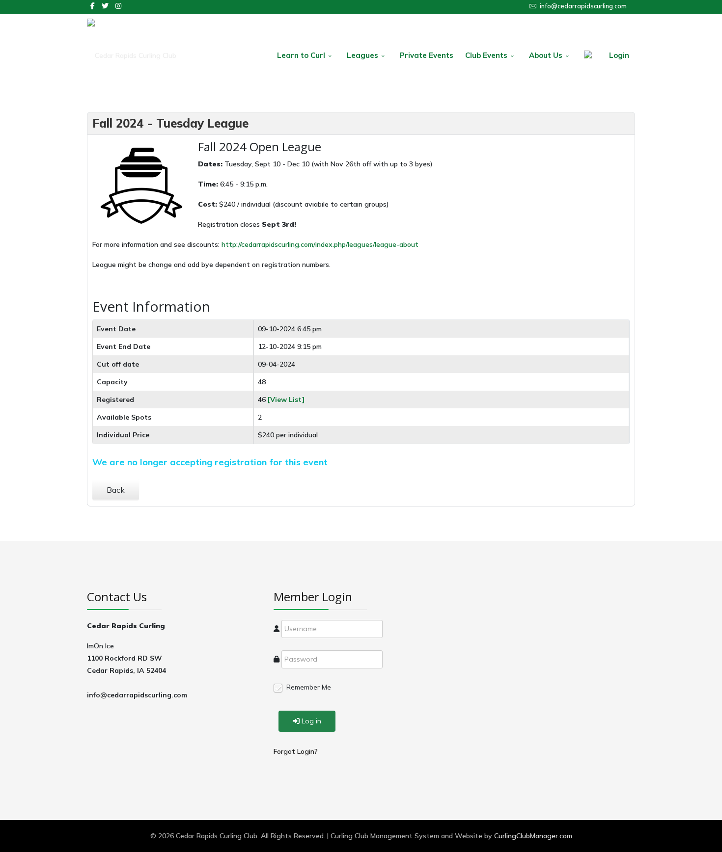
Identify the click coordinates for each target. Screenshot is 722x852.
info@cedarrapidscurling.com (583, 6)
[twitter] (105, 5)
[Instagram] (118, 5)
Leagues (362, 55)
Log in (311, 721)
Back (116, 490)
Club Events (486, 55)
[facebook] (92, 5)
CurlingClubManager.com (533, 835)
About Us (545, 55)
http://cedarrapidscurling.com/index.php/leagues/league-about (320, 244)
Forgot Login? (296, 751)
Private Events (426, 55)
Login (619, 55)
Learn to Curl (301, 55)
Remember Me (308, 687)
